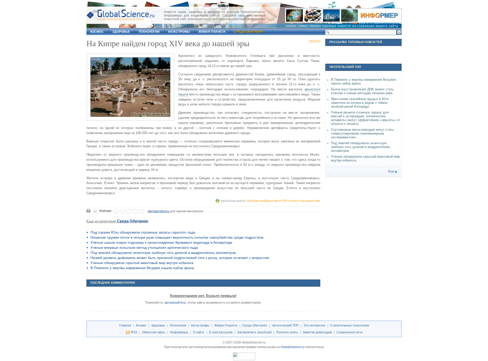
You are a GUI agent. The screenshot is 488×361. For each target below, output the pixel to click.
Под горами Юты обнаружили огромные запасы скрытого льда (142, 232)
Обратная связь (153, 332)
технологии (149, 32)
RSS (134, 332)
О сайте (198, 332)
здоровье (121, 32)
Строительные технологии (349, 325)
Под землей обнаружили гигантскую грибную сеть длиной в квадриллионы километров (163, 253)
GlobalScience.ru (292, 347)
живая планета (212, 32)
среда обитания (249, 32)
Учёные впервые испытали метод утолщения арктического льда (144, 247)
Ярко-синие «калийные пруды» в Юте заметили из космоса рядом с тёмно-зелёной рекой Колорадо (360, 102)
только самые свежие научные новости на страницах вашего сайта (341, 26)
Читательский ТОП (285, 325)
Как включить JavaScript (254, 332)
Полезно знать (287, 332)
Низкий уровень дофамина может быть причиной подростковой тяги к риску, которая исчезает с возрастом (179, 258)
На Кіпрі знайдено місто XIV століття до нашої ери (283, 201)
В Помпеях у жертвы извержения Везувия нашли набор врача (142, 268)
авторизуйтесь (175, 302)
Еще (391, 171)
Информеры (179, 332)
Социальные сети (349, 332)
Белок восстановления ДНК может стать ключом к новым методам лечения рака (362, 91)
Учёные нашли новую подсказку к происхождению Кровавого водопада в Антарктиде (161, 242)
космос (97, 32)
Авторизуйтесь (158, 211)
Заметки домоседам (317, 332)
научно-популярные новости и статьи (121, 19)
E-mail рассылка (221, 332)
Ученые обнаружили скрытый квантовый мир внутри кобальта (141, 263)
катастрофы (179, 32)
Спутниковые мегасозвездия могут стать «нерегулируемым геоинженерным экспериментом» (362, 133)
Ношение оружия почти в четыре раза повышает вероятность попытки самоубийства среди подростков (176, 237)
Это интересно (314, 325)
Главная (125, 325)
